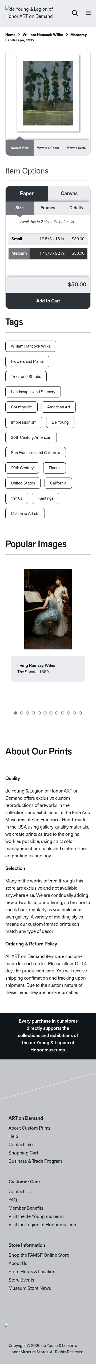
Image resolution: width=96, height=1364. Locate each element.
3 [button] (27, 713)
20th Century (22, 468)
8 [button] (56, 713)
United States (23, 483)
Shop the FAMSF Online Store (39, 1255)
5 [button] (39, 713)
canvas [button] (69, 193)
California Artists (25, 514)
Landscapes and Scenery (33, 392)
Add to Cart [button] (48, 301)
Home (10, 35)
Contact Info (21, 1145)
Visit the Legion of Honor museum (43, 1225)
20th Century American (31, 438)
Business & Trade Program (35, 1161)
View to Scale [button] (76, 148)
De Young (60, 422)
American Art (58, 407)
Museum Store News (30, 1288)
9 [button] (62, 713)
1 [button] (15, 713)
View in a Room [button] (48, 148)
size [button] (19, 208)
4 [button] (33, 713)
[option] (48, 622)
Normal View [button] (20, 148)
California (58, 483)
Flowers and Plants (27, 362)
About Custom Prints (30, 1128)
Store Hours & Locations (33, 1272)
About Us (18, 1263)
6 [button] (45, 713)
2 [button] (21, 713)
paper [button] (27, 193)
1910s (16, 498)
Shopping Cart (23, 1153)
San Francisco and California (35, 453)
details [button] (76, 208)
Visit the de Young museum (36, 1217)
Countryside (21, 407)
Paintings (46, 498)
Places (54, 468)
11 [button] (74, 713)
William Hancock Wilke (43, 35)
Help (13, 1136)
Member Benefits (26, 1208)
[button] (48, 239)
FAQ (13, 1200)
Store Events (21, 1280)
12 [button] (80, 713)
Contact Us (20, 1192)
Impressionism (24, 422)
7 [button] (51, 713)
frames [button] (48, 208)
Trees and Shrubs (26, 377)
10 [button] (68, 713)
